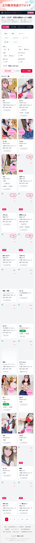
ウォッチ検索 (6, 27)
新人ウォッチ (21, 27)
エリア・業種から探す (18, 536)
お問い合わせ (16, 532)
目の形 (7, 42)
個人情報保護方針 (25, 529)
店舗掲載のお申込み (26, 532)
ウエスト (16, 38)
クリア (18, 71)
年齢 (6, 33)
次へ (27, 519)
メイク (15, 42)
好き (5, 56)
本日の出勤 (13, 27)
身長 (14, 33)
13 (22, 519)
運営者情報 (28, 527)
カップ (21, 33)
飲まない (11, 56)
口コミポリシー (15, 529)
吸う (20, 49)
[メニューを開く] (2, 12)
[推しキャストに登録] (10, 83)
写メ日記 (29, 27)
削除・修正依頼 (7, 532)
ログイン (19, 12)
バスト (7, 38)
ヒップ (25, 38)
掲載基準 (7, 529)
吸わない (26, 49)
